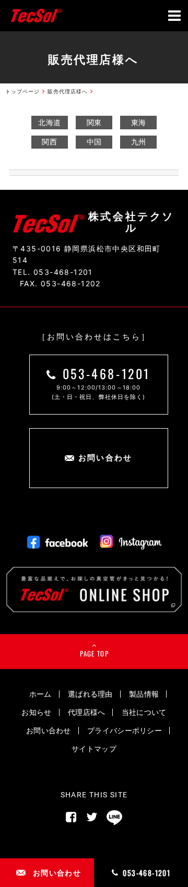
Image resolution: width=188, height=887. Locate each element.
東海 (138, 122)
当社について (144, 712)
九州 (138, 141)
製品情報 (144, 693)
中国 (94, 141)
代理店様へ (86, 712)
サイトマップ (94, 748)
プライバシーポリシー (124, 730)
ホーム (40, 693)
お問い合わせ (48, 730)
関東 (94, 122)
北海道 (49, 122)
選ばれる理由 (90, 693)
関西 (49, 141)
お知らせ (36, 712)
